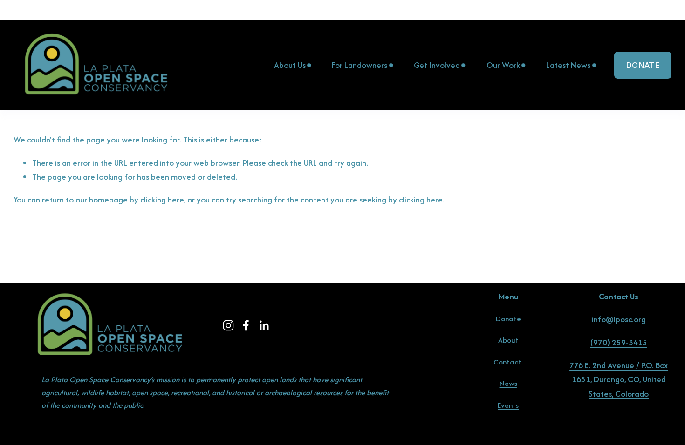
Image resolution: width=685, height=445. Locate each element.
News (508, 383)
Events (508, 405)
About (508, 340)
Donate (643, 65)
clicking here (162, 199)
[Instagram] (228, 325)
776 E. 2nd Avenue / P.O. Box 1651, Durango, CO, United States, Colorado (618, 379)
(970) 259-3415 (618, 342)
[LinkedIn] (263, 325)
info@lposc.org (619, 319)
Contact (507, 362)
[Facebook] (246, 325)
